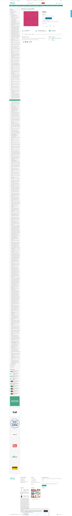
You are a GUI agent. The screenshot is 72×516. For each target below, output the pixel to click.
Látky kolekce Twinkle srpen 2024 (15, 102)
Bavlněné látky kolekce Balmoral (15, 295)
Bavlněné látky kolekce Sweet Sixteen (15, 232)
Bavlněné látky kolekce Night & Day (15, 337)
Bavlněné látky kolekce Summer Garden (15, 224)
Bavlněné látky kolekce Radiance (15, 298)
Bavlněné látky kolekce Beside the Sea (15, 216)
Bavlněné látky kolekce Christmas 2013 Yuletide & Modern (15, 342)
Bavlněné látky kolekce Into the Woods (14, 276)
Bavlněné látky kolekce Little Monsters (14, 318)
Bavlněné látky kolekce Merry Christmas (14, 251)
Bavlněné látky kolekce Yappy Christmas (14, 205)
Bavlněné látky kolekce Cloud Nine (15, 193)
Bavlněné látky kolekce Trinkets (15, 199)
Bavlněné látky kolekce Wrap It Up (15, 294)
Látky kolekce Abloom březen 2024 (15, 119)
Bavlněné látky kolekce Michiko (14, 214)
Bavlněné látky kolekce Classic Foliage (15, 202)
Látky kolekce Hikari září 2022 (14, 168)
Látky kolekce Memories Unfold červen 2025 (14, 72)
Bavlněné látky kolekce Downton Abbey (15, 340)
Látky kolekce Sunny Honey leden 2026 (15, 50)
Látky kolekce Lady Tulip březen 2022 (15, 186)
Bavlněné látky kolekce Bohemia (15, 306)
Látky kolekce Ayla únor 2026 (14, 47)
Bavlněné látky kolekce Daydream (15, 229)
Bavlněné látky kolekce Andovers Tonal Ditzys (15, 210)
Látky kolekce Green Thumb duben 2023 (15, 148)
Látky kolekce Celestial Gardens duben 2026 (15, 39)
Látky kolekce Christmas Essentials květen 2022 (15, 181)
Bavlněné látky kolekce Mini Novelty (15, 322)
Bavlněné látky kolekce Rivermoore (15, 31)
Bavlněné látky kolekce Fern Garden (15, 252)
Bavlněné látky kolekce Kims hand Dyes (15, 328)
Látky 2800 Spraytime (13, 20)
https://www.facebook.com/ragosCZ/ (36, 482)
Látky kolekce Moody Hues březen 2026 (15, 41)
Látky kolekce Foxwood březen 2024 (15, 118)
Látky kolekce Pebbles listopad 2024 (15, 94)
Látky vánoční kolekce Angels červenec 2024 (14, 111)
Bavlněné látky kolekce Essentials (15, 263)
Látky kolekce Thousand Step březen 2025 (15, 80)
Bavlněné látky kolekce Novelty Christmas (14, 287)
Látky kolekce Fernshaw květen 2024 (15, 114)
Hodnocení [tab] (26, 34)
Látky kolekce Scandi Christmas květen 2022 (14, 177)
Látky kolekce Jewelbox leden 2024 (15, 124)
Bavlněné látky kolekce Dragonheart (15, 255)
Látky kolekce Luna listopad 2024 (15, 93)
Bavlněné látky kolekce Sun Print (15, 274)
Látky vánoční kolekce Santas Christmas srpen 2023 (14, 136)
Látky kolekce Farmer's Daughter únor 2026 (15, 49)
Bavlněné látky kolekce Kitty (14, 273)
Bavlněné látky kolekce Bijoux (14, 270)
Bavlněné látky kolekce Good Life (15, 259)
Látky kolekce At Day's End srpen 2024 (15, 103)
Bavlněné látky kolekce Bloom (14, 260)
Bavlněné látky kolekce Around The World (15, 200)
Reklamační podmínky (22, 482)
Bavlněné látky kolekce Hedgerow (15, 194)
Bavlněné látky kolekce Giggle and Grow (15, 332)
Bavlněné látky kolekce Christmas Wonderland (15, 314)
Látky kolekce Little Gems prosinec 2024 (15, 89)
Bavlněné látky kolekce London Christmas (14, 207)
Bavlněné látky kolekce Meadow (15, 327)
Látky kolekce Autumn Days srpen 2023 (15, 141)
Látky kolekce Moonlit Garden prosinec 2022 (14, 159)
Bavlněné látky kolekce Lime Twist (15, 315)
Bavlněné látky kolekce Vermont (15, 30)
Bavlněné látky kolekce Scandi (14, 208)
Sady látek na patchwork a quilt (14, 17)
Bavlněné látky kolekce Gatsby (14, 335)
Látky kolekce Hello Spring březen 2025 (15, 83)
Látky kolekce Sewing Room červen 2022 (15, 174)
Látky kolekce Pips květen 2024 (14, 115)
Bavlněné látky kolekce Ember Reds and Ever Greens (15, 362)
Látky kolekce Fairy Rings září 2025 (15, 63)
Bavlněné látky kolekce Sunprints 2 (15, 291)
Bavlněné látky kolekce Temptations (15, 326)
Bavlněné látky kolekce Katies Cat (15, 218)
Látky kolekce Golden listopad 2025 (15, 57)
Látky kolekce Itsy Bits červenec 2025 (15, 70)
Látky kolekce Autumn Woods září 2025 (15, 66)
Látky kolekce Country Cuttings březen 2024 (14, 122)
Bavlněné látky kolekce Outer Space (15, 230)
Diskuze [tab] (29, 34)
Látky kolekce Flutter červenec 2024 (15, 112)
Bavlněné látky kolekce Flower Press (15, 307)
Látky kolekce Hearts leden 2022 (15, 190)
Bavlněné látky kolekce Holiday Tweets (14, 266)
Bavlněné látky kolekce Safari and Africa (15, 310)
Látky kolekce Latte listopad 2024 (15, 95)
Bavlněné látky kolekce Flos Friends (15, 302)
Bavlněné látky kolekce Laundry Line (15, 36)
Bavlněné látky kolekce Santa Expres (15, 203)
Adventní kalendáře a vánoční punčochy (14, 16)
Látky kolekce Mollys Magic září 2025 (15, 64)
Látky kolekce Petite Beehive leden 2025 (15, 87)
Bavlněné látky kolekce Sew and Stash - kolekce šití (15, 357)
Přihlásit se (44, 485)
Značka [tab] (33, 34)
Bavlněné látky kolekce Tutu (14, 309)
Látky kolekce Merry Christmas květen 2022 (15, 179)
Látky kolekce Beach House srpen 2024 (15, 104)
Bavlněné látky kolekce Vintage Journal (14, 304)
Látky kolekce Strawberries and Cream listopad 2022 (14, 160)
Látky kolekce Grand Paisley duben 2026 (15, 37)
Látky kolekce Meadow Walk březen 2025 (15, 78)
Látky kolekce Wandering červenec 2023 (15, 142)
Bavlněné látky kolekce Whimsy (14, 33)
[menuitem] (12, 5)
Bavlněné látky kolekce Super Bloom (15, 243)
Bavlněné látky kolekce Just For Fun (15, 338)
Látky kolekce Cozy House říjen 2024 (15, 96)
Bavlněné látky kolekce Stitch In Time (15, 247)
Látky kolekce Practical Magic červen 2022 (15, 171)
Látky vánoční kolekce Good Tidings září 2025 (15, 67)
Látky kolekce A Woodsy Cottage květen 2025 (15, 73)
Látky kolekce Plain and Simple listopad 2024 (14, 92)
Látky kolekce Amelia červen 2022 (15, 172)
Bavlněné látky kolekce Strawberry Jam (15, 241)
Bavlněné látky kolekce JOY (14, 236)
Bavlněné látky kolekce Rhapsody (15, 245)
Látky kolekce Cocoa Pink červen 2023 (15, 146)
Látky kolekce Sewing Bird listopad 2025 (15, 58)
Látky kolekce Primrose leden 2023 (15, 157)
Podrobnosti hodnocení (30, 10)
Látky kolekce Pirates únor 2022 (14, 189)
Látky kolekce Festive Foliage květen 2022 (15, 175)
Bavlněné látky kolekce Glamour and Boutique (15, 354)
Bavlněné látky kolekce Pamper (14, 217)
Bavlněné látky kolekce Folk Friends (15, 228)
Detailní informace (44, 23)
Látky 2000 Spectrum (13, 19)
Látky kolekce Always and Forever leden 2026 (15, 52)
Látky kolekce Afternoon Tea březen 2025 (15, 81)
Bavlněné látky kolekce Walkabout (15, 317)
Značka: (36, 10)
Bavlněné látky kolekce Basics (14, 349)
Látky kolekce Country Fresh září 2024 (56, 38)
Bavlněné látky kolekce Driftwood (15, 34)
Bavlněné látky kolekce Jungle (14, 336)
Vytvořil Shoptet (60, 514)
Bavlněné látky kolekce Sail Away (15, 242)
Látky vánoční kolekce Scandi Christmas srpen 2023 (14, 134)
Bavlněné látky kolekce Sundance (15, 269)
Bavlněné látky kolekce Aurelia (14, 316)
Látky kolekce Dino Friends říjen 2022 (15, 164)
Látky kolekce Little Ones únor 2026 (15, 46)
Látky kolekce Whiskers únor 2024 (15, 123)
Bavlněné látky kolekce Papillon (14, 290)
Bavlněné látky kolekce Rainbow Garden (15, 195)
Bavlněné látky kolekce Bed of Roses (15, 254)
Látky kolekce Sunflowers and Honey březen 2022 (15, 185)
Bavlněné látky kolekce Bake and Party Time (15, 352)
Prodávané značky (35, 0)
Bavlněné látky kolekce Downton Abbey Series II (15, 312)
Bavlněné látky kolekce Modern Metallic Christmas (14, 289)
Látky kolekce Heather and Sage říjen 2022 (15, 163)
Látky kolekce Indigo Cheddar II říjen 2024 (15, 97)
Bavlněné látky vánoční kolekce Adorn (15, 23)
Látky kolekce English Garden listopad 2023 (15, 127)
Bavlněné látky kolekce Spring (14, 244)
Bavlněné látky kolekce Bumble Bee (15, 225)
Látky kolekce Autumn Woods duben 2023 (15, 149)
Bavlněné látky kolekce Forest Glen (15, 32)
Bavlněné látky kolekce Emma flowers (15, 353)
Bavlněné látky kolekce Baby (14, 350)
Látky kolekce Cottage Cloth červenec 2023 (15, 145)
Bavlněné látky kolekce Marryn (14, 268)
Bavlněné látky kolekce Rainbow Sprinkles (15, 239)
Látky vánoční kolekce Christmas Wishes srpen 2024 (15, 106)
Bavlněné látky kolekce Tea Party (15, 296)
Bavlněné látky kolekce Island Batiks (15, 226)
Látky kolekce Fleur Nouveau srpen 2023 (15, 139)
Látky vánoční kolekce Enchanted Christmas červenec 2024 (15, 109)
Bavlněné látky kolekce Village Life (15, 227)
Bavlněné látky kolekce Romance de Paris (15, 359)
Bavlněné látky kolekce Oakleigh (15, 29)
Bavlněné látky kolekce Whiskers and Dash (15, 212)
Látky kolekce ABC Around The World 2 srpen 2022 (15, 169)
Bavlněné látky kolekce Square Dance (15, 35)
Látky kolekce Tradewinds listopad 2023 (15, 128)
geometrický (53, 40)
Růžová (52, 39)
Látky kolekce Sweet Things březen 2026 (15, 42)
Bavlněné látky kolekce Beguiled (15, 209)
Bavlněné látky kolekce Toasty (14, 361)
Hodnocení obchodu (29, 0)
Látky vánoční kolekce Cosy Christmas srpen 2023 (15, 137)
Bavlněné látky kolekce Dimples (14, 360)
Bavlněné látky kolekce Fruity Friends (15, 272)
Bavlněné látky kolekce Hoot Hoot (15, 213)
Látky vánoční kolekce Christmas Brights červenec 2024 (15, 108)
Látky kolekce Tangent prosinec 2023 (15, 125)
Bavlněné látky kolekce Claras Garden (15, 231)
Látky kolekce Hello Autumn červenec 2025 (15, 69)
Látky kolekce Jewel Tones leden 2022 (15, 192)
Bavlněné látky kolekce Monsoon (15, 253)
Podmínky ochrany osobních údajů (24, 481)
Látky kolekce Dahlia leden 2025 (14, 86)
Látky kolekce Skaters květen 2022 (15, 180)
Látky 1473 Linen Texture (14, 18)
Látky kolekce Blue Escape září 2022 (15, 165)
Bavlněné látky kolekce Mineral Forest (15, 330)
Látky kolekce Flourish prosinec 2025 (15, 54)
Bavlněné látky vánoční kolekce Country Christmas (14, 22)
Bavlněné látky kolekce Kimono (14, 258)
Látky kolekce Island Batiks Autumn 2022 (15, 167)
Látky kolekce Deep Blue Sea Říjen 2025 (15, 61)
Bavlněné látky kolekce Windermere (15, 257)
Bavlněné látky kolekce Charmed (15, 27)
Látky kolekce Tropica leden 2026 (15, 53)
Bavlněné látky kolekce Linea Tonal (15, 292)
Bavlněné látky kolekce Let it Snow (15, 235)
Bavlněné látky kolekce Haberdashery (15, 297)
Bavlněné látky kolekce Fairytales (15, 28)
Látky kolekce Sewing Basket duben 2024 (15, 117)
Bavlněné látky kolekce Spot (14, 301)
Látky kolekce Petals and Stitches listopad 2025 (15, 56)
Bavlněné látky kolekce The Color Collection (15, 323)
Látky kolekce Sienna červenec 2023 (15, 143)
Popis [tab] (22, 34)
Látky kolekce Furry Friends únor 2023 (15, 156)
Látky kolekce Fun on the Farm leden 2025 (15, 85)
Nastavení (26, 514)
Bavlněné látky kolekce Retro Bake (15, 331)
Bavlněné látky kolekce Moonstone (15, 198)
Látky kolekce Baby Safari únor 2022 (15, 188)
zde (32, 512)
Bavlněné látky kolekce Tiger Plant (15, 275)
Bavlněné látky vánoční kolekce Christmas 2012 (14, 347)
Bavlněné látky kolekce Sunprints (15, 300)
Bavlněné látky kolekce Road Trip (15, 256)
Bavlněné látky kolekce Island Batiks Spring (15, 219)
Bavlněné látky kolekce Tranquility (15, 201)
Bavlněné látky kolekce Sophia (14, 308)
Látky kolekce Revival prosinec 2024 (15, 90)
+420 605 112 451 (34, 481)
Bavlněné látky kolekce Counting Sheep (15, 262)
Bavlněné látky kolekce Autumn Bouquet (14, 24)
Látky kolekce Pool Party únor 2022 (15, 187)
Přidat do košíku (49, 18)
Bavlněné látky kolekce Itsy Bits (14, 348)
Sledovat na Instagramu (36, 499)
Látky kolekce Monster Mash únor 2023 (15, 155)
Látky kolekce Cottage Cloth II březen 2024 (15, 120)
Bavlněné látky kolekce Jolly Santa (15, 264)
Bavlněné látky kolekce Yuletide (14, 234)
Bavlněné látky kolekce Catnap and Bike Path (15, 334)
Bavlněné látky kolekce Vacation (15, 305)
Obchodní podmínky (41, 0)
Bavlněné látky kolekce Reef (14, 233)
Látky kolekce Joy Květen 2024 (14, 113)
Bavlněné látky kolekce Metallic (14, 293)
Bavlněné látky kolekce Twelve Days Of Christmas (15, 248)
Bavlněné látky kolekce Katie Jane (15, 271)
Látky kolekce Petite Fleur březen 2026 (15, 45)
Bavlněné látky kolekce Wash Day (15, 341)
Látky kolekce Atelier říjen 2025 (14, 62)
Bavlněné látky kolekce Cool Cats (15, 246)
